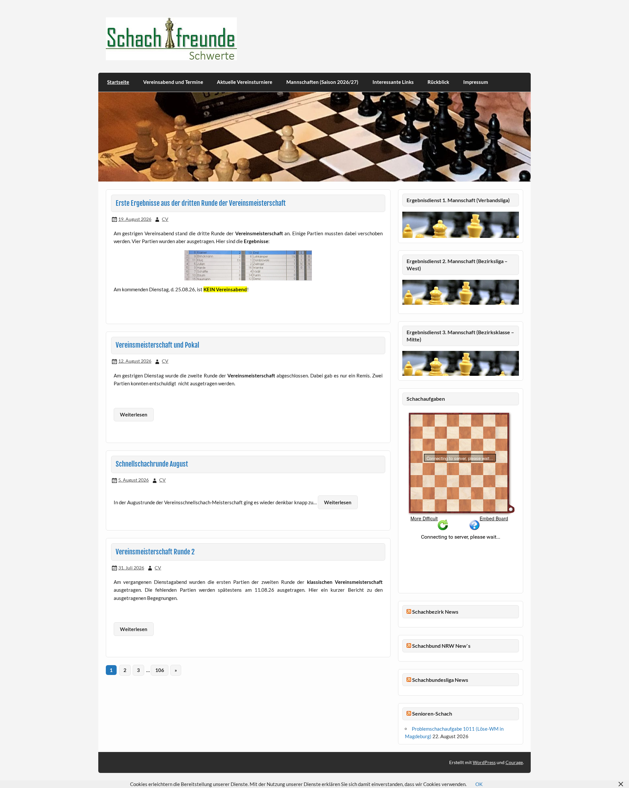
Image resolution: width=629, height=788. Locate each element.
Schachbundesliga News (440, 680)
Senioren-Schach (432, 713)
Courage (514, 762)
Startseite (118, 82)
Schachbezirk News (435, 611)
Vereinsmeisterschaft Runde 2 (155, 552)
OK (479, 784)
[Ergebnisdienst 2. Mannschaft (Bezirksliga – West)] (460, 292)
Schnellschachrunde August (152, 464)
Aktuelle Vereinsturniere (244, 82)
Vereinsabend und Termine (173, 82)
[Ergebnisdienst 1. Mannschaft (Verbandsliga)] (460, 236)
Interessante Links (393, 82)
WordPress (484, 762)
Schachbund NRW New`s (441, 646)
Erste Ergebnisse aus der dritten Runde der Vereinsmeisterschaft (201, 203)
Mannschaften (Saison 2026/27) (322, 82)
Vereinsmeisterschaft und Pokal (157, 345)
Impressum (475, 82)
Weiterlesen (133, 414)
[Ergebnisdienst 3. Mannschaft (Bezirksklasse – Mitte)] (460, 374)
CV (165, 219)
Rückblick (438, 82)
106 (159, 670)
